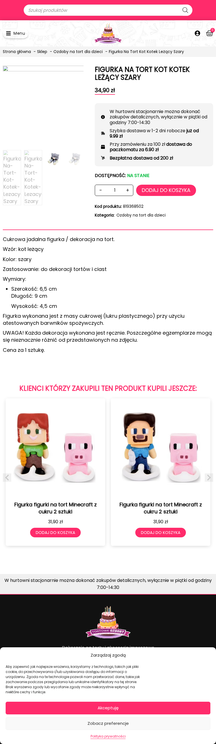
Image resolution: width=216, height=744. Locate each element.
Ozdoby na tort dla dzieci (141, 215)
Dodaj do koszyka (166, 190)
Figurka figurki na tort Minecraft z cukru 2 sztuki (55, 508)
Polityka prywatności (108, 736)
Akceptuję (108, 708)
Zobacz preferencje (108, 723)
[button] (15, 33)
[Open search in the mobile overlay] (108, 10)
